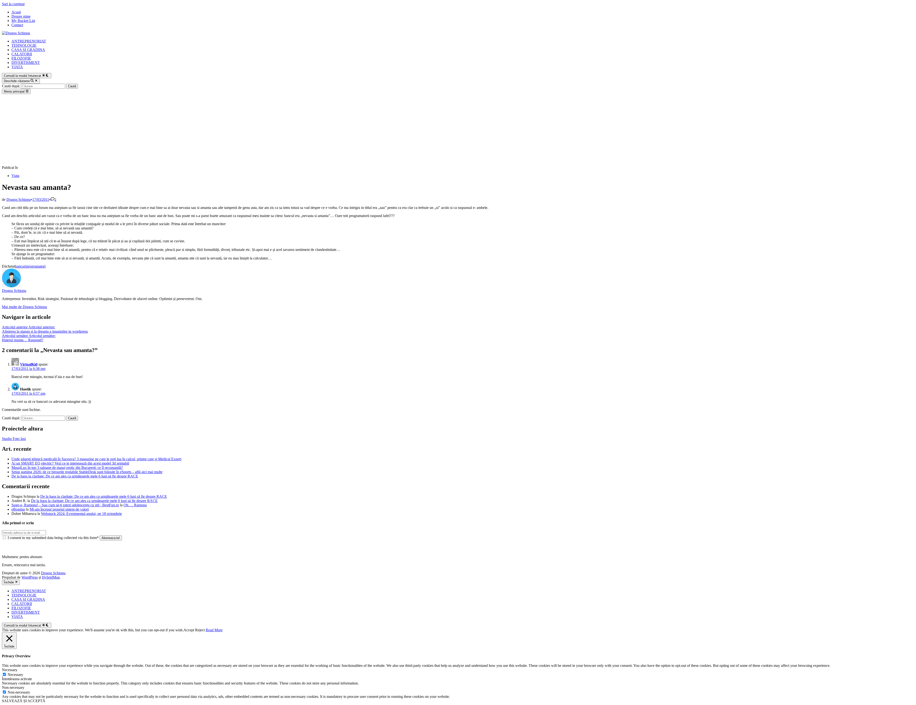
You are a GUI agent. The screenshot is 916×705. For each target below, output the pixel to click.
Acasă (16, 12)
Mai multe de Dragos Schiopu (24, 307)
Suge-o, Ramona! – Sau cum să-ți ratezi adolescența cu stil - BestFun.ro (65, 505)
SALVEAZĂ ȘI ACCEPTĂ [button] (23, 701)
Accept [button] (188, 630)
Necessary (15, 675)
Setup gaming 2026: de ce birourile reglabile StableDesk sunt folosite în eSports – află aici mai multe (86, 472)
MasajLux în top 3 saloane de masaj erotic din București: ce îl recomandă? (67, 468)
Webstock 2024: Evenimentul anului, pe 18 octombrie (81, 514)
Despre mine (21, 16)
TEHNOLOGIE (23, 45)
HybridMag (51, 577)
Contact (17, 25)
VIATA (17, 67)
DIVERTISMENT (25, 63)
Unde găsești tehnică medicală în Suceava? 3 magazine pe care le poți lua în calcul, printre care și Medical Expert (96, 459)
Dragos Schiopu (18, 199)
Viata (15, 176)
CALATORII (21, 54)
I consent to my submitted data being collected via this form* (53, 538)
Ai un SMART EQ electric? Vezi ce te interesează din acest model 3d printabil (70, 463)
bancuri (20, 266)
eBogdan (18, 509)
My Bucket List (23, 21)
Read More (214, 630)
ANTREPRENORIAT (28, 41)
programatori (36, 266)
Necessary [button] (9, 670)
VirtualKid (28, 364)
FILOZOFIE (21, 58)
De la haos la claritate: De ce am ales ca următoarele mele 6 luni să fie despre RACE (74, 476)
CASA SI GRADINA (28, 50)
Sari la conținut (13, 4)
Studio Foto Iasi (14, 439)
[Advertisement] (458, 129)
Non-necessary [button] (13, 687)
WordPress (29, 577)
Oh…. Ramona (135, 505)
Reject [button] (200, 630)
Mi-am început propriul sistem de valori (59, 509)
